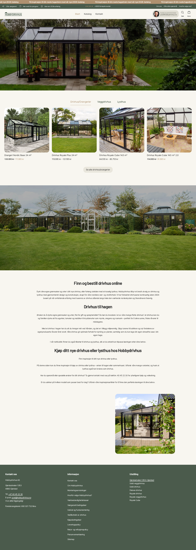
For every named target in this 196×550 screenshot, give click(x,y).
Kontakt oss (72, 480)
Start (77, 14)
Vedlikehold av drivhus (76, 515)
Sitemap (70, 539)
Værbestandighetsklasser (78, 500)
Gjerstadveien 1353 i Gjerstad (142, 480)
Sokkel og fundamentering (78, 510)
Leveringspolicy (74, 524)
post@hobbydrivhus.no (21, 497)
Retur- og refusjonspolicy (77, 529)
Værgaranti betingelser (76, 505)
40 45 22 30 (122, 375)
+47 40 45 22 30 (15, 494)
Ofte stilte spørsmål (170, 6)
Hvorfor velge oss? (185, 6)
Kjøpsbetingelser (74, 520)
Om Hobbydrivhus (75, 485)
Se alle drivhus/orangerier (98, 169)
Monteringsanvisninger (76, 490)
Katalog (87, 14)
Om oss (159, 6)
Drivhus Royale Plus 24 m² (64, 155)
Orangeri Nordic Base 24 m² (17, 155)
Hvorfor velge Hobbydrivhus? (79, 495)
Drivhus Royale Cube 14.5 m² (113, 155)
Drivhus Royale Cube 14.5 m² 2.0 (163, 155)
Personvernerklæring (76, 534)
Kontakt (99, 14)
